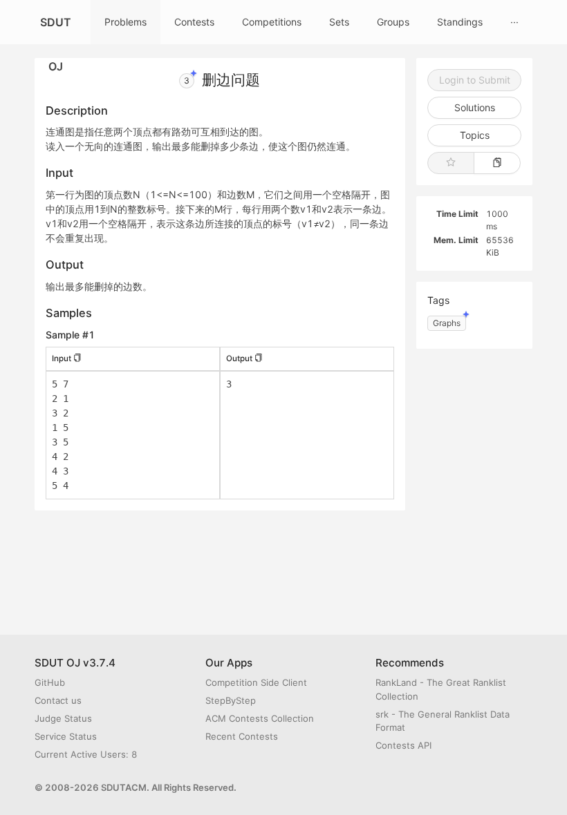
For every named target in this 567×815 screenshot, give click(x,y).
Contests (194, 22)
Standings (460, 22)
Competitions (271, 22)
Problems (125, 22)
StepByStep (230, 700)
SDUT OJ (55, 29)
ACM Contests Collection (259, 718)
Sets (339, 22)
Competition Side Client (256, 682)
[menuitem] (125, 22)
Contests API (403, 745)
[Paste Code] (497, 163)
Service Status (66, 736)
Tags (438, 300)
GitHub (50, 682)
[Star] (450, 163)
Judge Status (63, 718)
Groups (393, 22)
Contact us (58, 700)
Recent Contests (241, 736)
